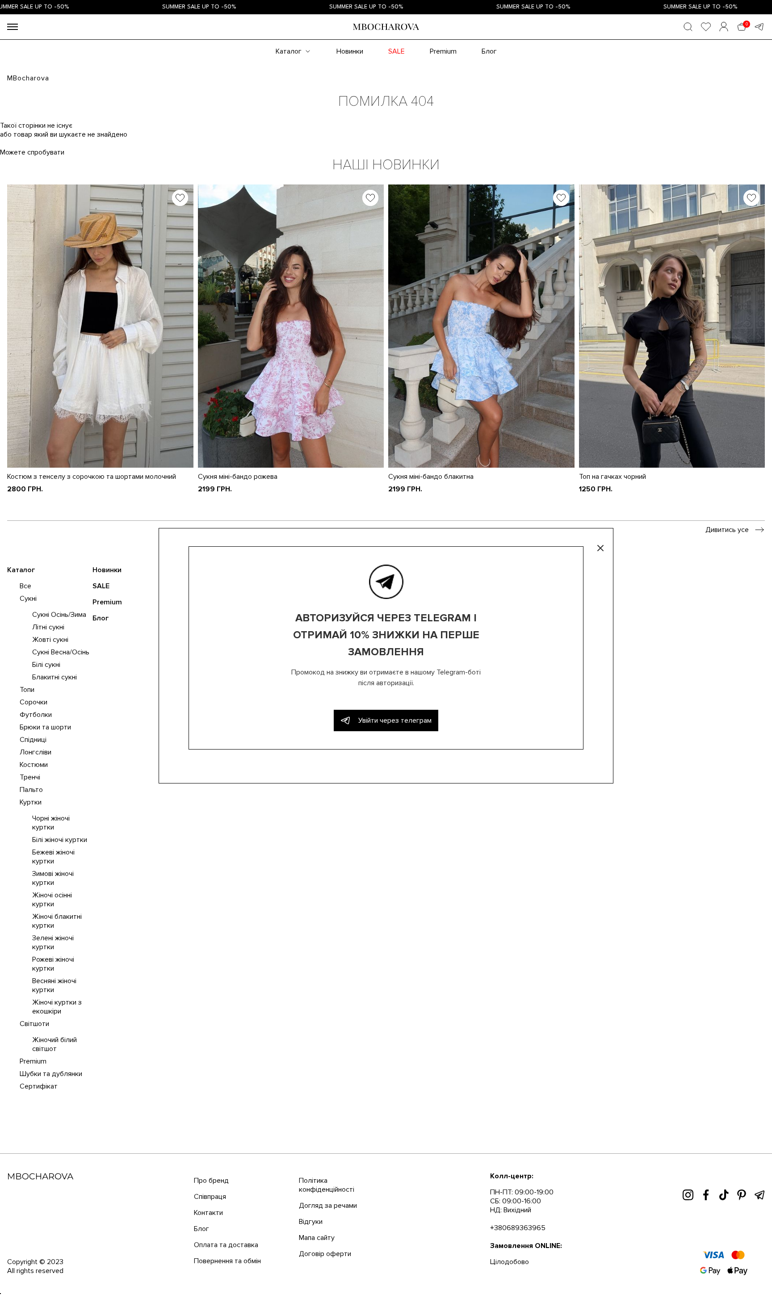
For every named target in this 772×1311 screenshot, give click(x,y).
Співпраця (210, 1196)
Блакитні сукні (54, 677)
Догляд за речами (328, 1205)
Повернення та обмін (227, 1261)
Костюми (34, 764)
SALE (396, 51)
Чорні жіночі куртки (51, 823)
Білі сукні (46, 664)
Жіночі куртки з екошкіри (57, 1007)
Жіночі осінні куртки (52, 900)
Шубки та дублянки (51, 1073)
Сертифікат (39, 1086)
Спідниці (33, 739)
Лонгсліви (35, 752)
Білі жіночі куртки (59, 839)
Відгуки (311, 1221)
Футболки (36, 714)
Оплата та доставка (226, 1244)
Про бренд (211, 1180)
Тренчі (30, 777)
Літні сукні (48, 627)
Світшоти (34, 1023)
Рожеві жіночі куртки (53, 964)
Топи (27, 689)
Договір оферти (325, 1253)
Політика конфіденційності (326, 1185)
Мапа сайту (317, 1237)
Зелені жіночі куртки (53, 942)
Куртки (31, 802)
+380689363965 (517, 1227)
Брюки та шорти (45, 727)
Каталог (289, 51)
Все (25, 586)
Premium (443, 51)
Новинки (349, 51)
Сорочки (33, 702)
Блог (489, 51)
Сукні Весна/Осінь (60, 652)
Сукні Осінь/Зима (59, 614)
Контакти (208, 1212)
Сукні (28, 598)
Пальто (31, 789)
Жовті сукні (50, 639)
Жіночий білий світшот (54, 1044)
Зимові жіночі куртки (53, 878)
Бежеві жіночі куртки (53, 857)
